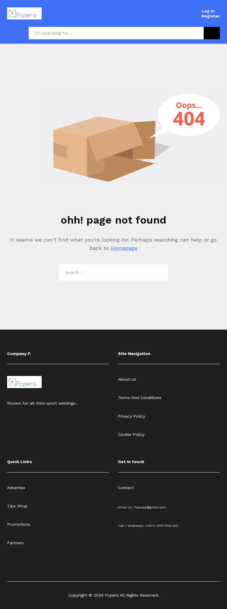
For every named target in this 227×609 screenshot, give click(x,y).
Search (212, 33)
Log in (208, 11)
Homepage (124, 248)
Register (211, 16)
